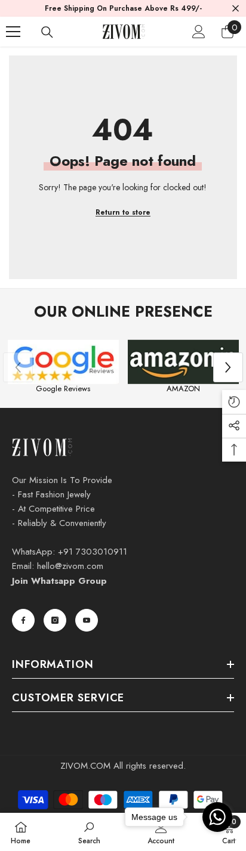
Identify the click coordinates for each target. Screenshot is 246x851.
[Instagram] (55, 620)
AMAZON (183, 388)
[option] (63, 367)
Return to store (123, 212)
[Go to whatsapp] (217, 817)
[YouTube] (86, 620)
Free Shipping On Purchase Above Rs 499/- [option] (123, 8)
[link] (89, 832)
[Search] (47, 32)
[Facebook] (23, 620)
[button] (228, 367)
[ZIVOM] (63, 362)
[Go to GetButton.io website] (217, 839)
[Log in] (198, 31)
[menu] (13, 31)
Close (235, 8)
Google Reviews (63, 388)
